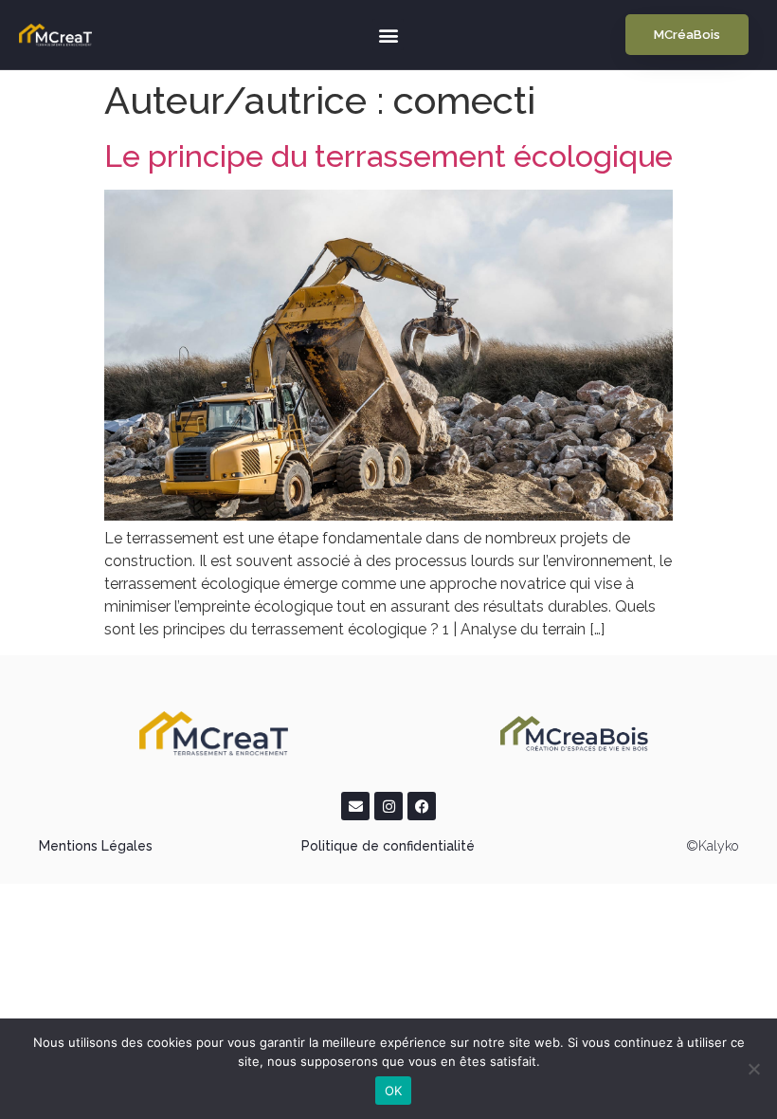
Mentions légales (96, 845)
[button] (388, 34)
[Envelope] (355, 806)
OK (394, 1090)
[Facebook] (421, 806)
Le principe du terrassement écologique (388, 156)
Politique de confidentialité (388, 845)
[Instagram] (388, 806)
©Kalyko (712, 845)
